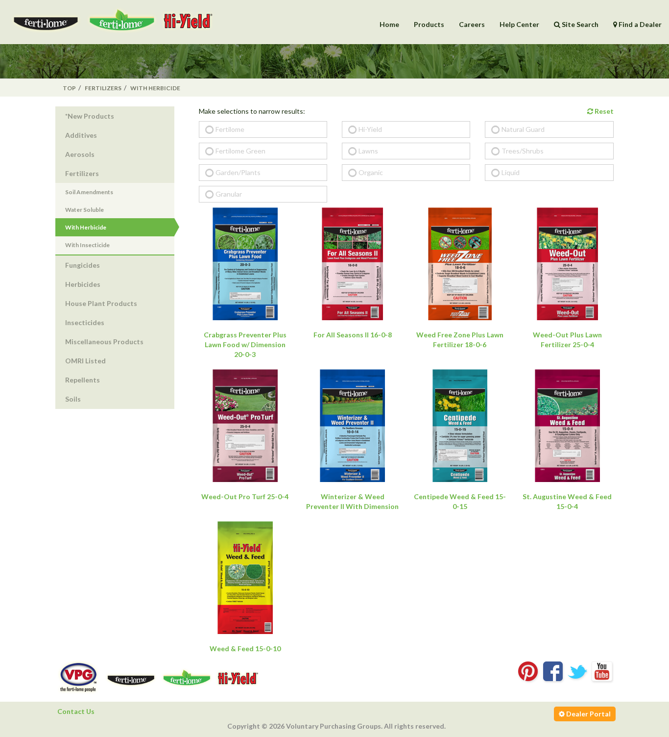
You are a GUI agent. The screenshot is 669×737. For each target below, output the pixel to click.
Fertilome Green (240, 151)
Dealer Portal (588, 714)
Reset (603, 111)
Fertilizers (103, 88)
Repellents (82, 380)
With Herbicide (155, 88)
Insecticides (84, 322)
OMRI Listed (85, 360)
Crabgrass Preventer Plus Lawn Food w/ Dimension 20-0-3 (245, 344)
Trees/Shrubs (523, 151)
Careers (472, 24)
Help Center (519, 24)
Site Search (579, 24)
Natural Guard (523, 129)
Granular (228, 194)
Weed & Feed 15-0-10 (245, 648)
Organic (370, 172)
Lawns (368, 151)
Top (69, 88)
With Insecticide (87, 245)
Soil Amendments (89, 192)
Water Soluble (84, 209)
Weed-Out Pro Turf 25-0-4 (244, 496)
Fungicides (82, 265)
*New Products (89, 116)
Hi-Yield (370, 129)
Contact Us (76, 711)
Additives (81, 135)
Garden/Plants (238, 172)
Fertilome (229, 129)
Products (429, 24)
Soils (73, 399)
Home (389, 24)
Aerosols (80, 154)
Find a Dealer (639, 24)
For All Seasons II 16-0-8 (352, 334)
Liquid (511, 172)
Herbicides (82, 284)
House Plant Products (101, 303)
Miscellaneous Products (104, 341)
